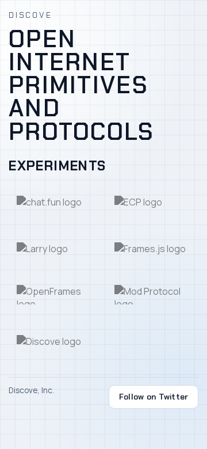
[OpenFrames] (55, 294)
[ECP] (152, 202)
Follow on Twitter (154, 396)
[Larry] (55, 248)
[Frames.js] (152, 248)
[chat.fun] (55, 202)
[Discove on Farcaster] (55, 341)
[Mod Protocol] (152, 294)
